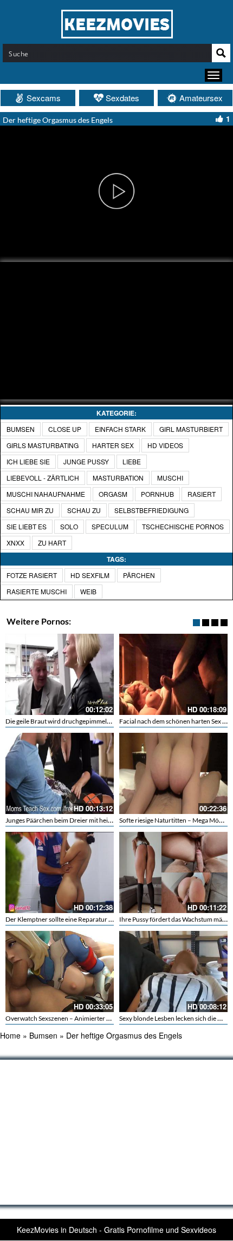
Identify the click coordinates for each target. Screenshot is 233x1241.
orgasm (113, 493)
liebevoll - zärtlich (43, 477)
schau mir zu (30, 510)
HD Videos (165, 445)
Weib (88, 591)
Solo (69, 526)
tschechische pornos (183, 526)
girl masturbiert (191, 429)
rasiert (201, 493)
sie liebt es (27, 526)
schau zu (84, 510)
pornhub (157, 493)
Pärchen (139, 575)
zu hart (52, 542)
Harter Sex (113, 445)
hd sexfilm (89, 575)
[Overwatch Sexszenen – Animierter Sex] (59, 971)
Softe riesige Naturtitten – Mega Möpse (174, 820)
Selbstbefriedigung (151, 510)
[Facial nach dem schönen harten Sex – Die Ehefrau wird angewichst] (173, 674)
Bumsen (21, 429)
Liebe (131, 461)
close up (64, 429)
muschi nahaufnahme (46, 493)
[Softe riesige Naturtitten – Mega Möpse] (173, 773)
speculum (110, 526)
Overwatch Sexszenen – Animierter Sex (60, 1018)
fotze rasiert (32, 575)
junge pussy (86, 461)
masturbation (118, 477)
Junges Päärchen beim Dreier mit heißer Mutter (72, 820)
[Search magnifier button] (221, 53)
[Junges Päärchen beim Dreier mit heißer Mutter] (59, 773)
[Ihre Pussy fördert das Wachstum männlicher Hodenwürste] (173, 872)
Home (10, 1035)
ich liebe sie (28, 461)
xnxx (15, 542)
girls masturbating (43, 445)
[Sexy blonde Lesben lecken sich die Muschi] (173, 971)
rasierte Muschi (37, 591)
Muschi (170, 477)
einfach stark (120, 429)
